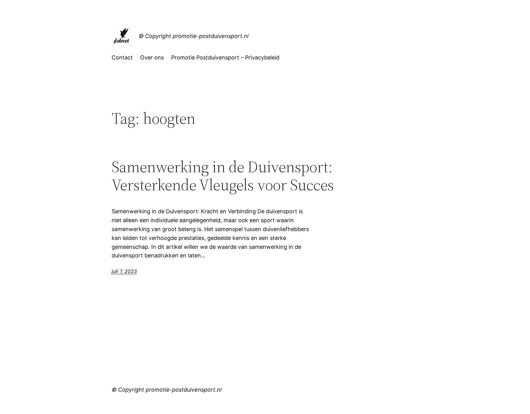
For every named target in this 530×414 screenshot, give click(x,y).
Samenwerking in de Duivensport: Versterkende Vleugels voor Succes (223, 176)
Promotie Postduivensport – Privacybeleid (225, 57)
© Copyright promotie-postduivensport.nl (193, 36)
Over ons (152, 57)
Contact (122, 57)
